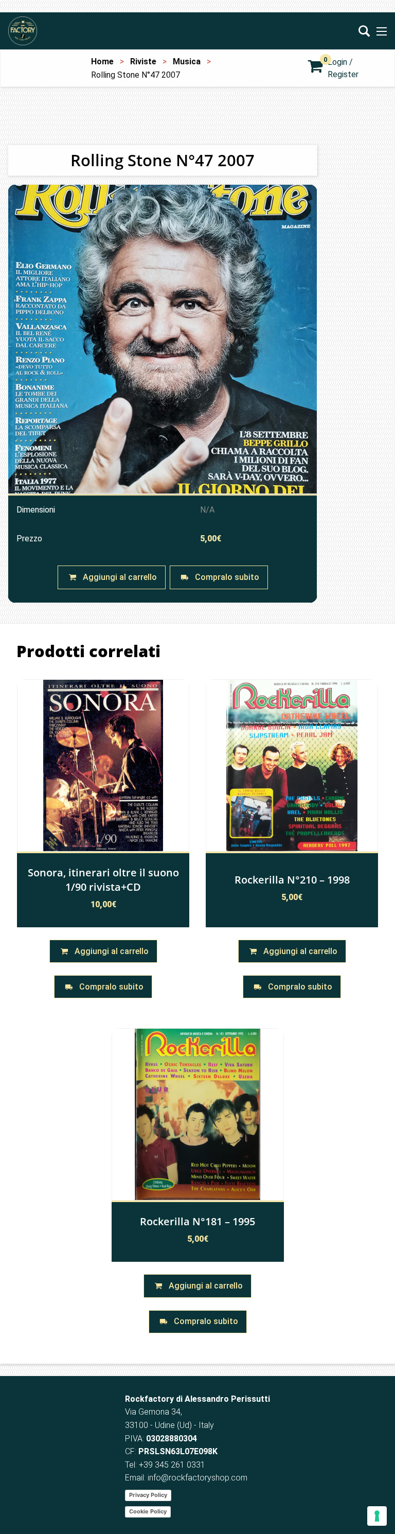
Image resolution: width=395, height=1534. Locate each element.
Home (102, 61)
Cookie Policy (148, 1511)
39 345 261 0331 (174, 1465)
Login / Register (343, 68)
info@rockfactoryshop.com (197, 1478)
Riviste (143, 61)
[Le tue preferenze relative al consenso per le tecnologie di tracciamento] (377, 1516)
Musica (187, 61)
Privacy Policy (148, 1494)
